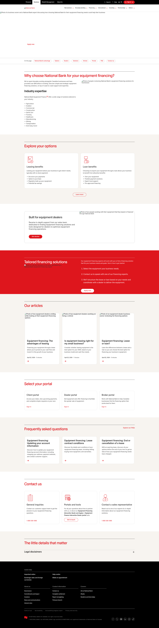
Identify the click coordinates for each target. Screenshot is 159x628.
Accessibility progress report (54, 610)
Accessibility (39, 610)
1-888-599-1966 (32, 521)
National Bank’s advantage (42, 61)
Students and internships (88, 597)
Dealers (66, 61)
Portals (94, 61)
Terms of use (28, 610)
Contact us (111, 61)
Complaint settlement (58, 594)
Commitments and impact (31, 594)
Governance (28, 591)
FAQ (102, 61)
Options (57, 61)
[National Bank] (29, 8)
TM (47, 96)
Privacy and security (71, 610)
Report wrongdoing (58, 597)
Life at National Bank (87, 591)
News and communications (32, 600)
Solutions (75, 61)
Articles (85, 61)
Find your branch (57, 600)
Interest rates (28, 603)
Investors (27, 597)
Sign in (29, 407)
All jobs (83, 594)
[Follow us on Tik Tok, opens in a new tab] (133, 619)
